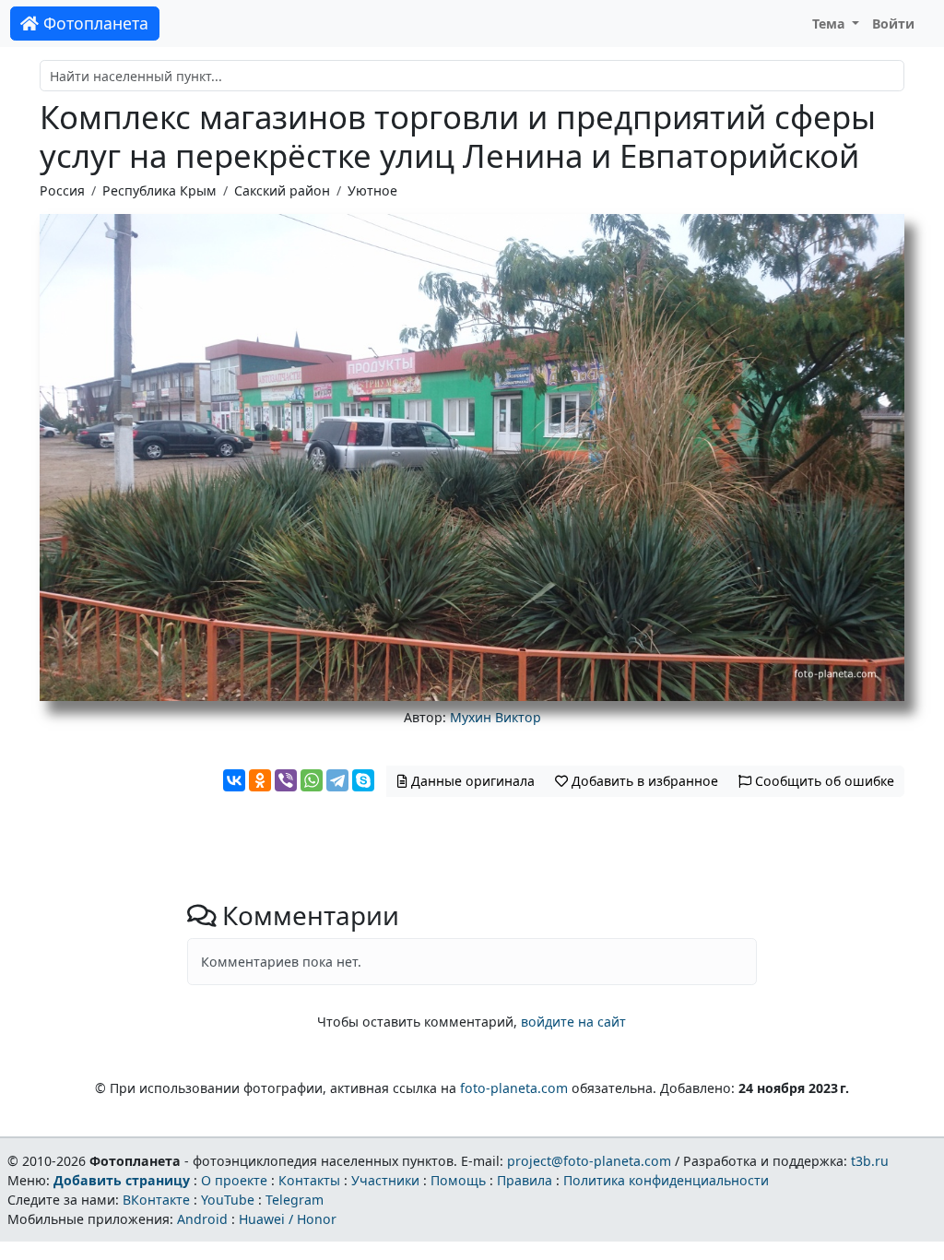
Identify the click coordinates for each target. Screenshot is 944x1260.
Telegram (295, 1199)
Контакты (309, 1180)
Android (202, 1219)
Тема (830, 23)
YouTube (227, 1199)
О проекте (234, 1180)
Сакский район (282, 190)
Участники (385, 1180)
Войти (893, 23)
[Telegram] (337, 780)
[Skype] (363, 780)
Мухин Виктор (495, 717)
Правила (524, 1180)
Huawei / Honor (287, 1219)
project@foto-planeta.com (589, 1161)
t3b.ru (870, 1161)
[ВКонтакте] (234, 780)
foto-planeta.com (514, 1088)
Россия (62, 190)
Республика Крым (159, 190)
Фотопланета (93, 23)
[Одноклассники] (260, 780)
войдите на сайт (573, 1021)
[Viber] (286, 780)
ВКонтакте (156, 1199)
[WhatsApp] (312, 780)
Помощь (458, 1180)
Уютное (372, 190)
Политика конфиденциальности (666, 1180)
